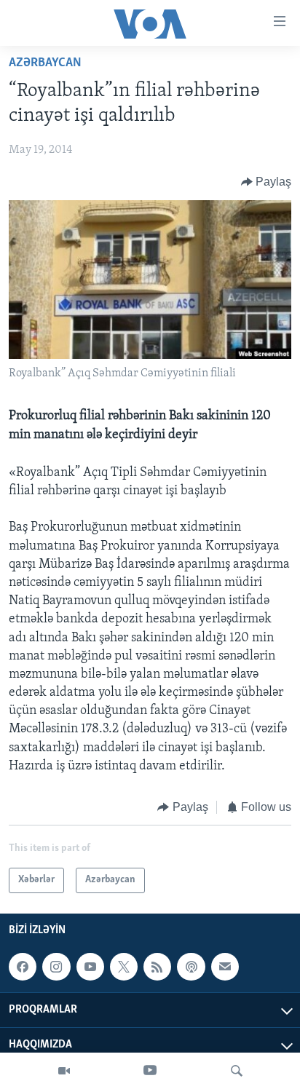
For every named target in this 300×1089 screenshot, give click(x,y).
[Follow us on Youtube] (90, 967)
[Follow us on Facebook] (22, 967)
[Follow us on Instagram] (56, 967)
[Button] (266, 182)
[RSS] (157, 967)
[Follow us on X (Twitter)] (124, 967)
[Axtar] (236, 1071)
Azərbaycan (45, 63)
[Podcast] (191, 967)
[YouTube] (150, 1071)
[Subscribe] (225, 967)
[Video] (64, 1071)
